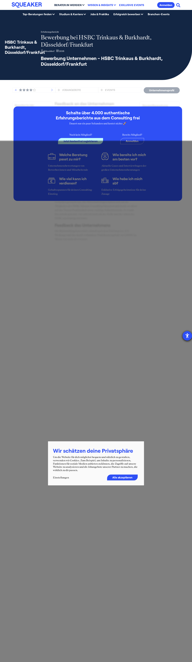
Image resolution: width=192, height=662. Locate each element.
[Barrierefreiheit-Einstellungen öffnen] (187, 336)
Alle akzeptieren (122, 477)
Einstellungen (61, 477)
